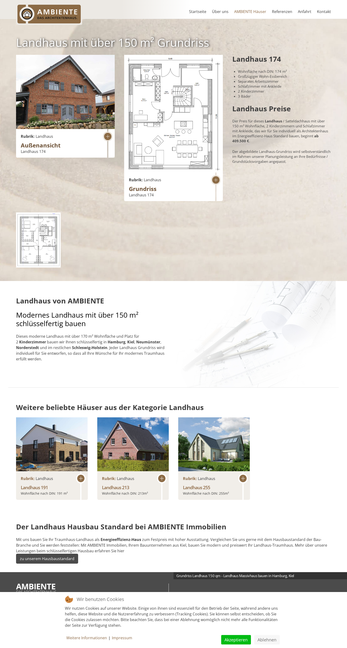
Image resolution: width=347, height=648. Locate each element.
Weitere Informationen (86, 637)
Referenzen (282, 11)
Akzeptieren (236, 640)
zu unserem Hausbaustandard (47, 558)
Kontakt (324, 11)
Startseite (197, 11)
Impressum (122, 637)
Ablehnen (267, 640)
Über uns (220, 11)
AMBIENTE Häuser (250, 11)
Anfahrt (304, 11)
